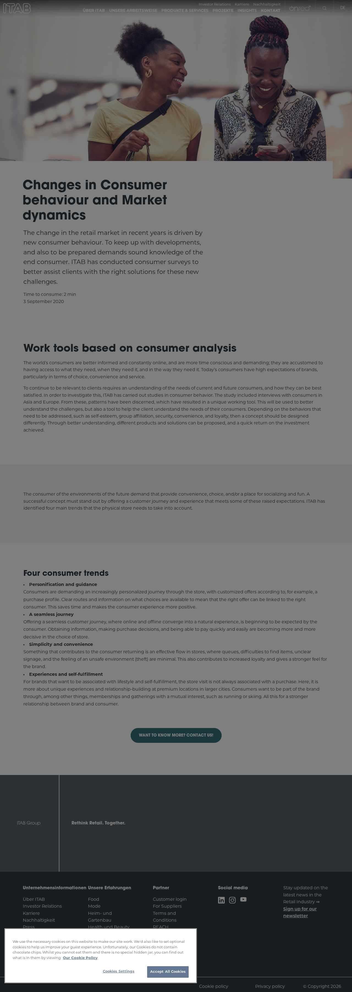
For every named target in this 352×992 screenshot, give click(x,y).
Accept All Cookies (168, 972)
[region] (100, 955)
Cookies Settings (118, 971)
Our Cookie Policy (80, 958)
